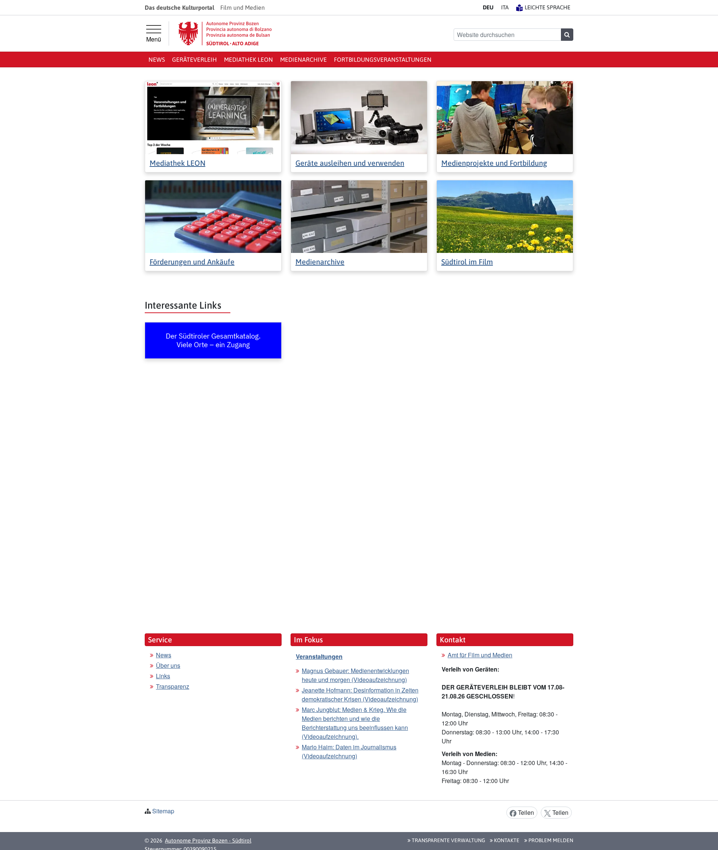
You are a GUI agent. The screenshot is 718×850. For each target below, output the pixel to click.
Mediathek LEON (248, 59)
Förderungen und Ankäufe (192, 261)
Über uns (168, 665)
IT (505, 7)
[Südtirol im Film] (505, 215)
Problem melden (550, 840)
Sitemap (163, 811)
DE (488, 7)
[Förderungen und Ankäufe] (213, 215)
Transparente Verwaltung (448, 840)
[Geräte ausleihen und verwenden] (359, 117)
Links (163, 676)
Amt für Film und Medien (480, 655)
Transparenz (172, 686)
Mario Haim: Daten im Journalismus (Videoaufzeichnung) (349, 751)
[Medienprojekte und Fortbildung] (505, 117)
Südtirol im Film (467, 261)
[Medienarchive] (359, 215)
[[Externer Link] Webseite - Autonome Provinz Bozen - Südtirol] (225, 33)
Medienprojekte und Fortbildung (494, 163)
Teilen (525, 812)
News (156, 59)
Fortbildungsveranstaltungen (383, 59)
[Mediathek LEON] (213, 117)
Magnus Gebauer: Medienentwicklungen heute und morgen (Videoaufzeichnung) (355, 675)
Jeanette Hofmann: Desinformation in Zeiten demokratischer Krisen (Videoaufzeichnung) (360, 694)
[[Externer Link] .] (213, 340)
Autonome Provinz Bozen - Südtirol (208, 840)
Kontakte (506, 840)
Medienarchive (303, 59)
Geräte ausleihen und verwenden (349, 163)
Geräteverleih (194, 59)
